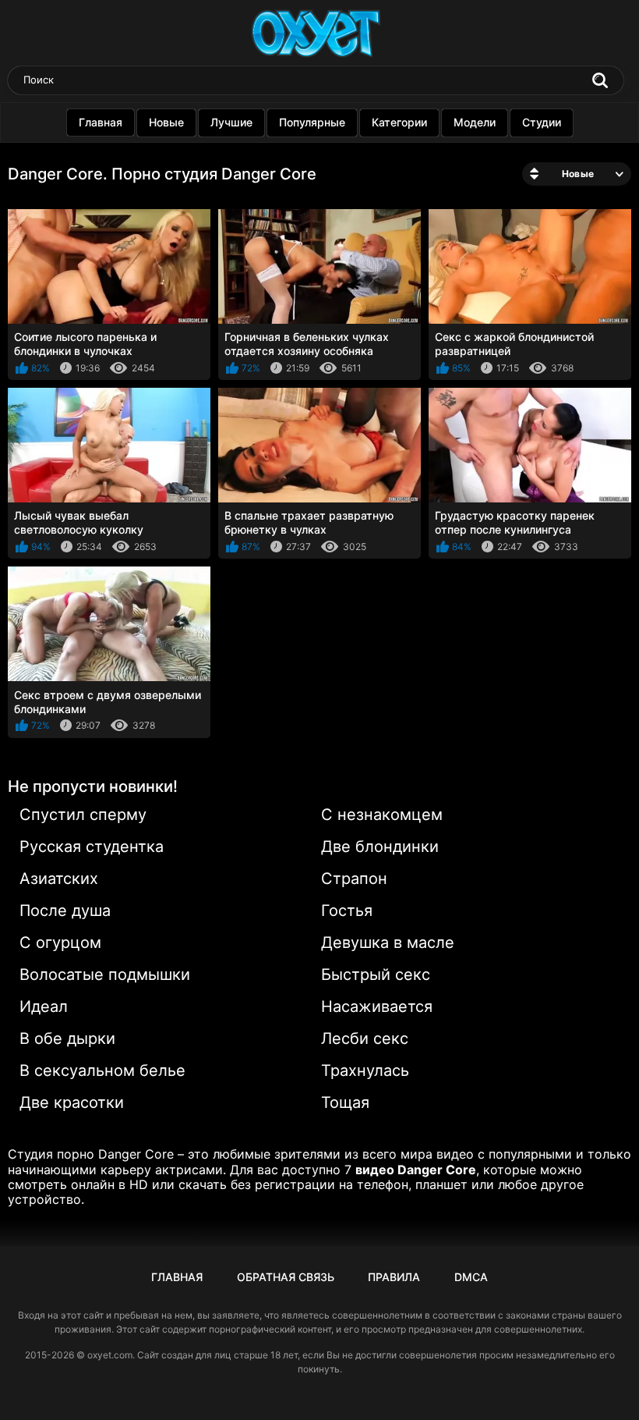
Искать (600, 80)
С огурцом (60, 942)
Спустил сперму (83, 814)
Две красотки (71, 1102)
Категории (399, 122)
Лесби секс (364, 1038)
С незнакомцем (382, 814)
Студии (541, 122)
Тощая (345, 1102)
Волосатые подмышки (104, 974)
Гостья (346, 910)
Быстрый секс (375, 974)
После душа (65, 910)
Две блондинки (380, 846)
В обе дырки (67, 1038)
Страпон (354, 878)
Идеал (43, 1006)
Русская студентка (91, 846)
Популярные (312, 122)
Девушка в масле (387, 942)
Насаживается (376, 1006)
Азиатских (58, 878)
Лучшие (231, 122)
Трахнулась (365, 1070)
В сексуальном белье (102, 1070)
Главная (100, 122)
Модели (475, 122)
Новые (166, 122)
